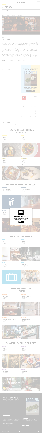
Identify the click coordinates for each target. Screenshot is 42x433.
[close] (31, 209)
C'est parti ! (21, 221)
